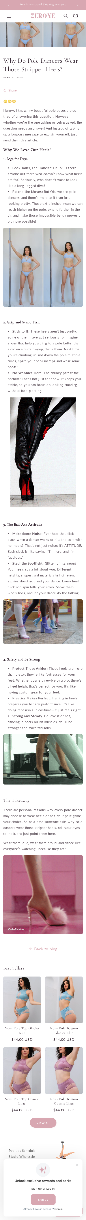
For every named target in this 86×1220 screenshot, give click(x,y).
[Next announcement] (78, 5)
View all (43, 1123)
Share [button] (12, 90)
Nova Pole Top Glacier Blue (22, 1030)
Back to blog (45, 948)
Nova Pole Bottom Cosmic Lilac (64, 1101)
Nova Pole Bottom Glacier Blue (64, 1030)
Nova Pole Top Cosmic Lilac (22, 1101)
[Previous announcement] (8, 5)
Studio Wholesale (22, 1156)
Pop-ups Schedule (22, 1150)
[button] (9, 16)
